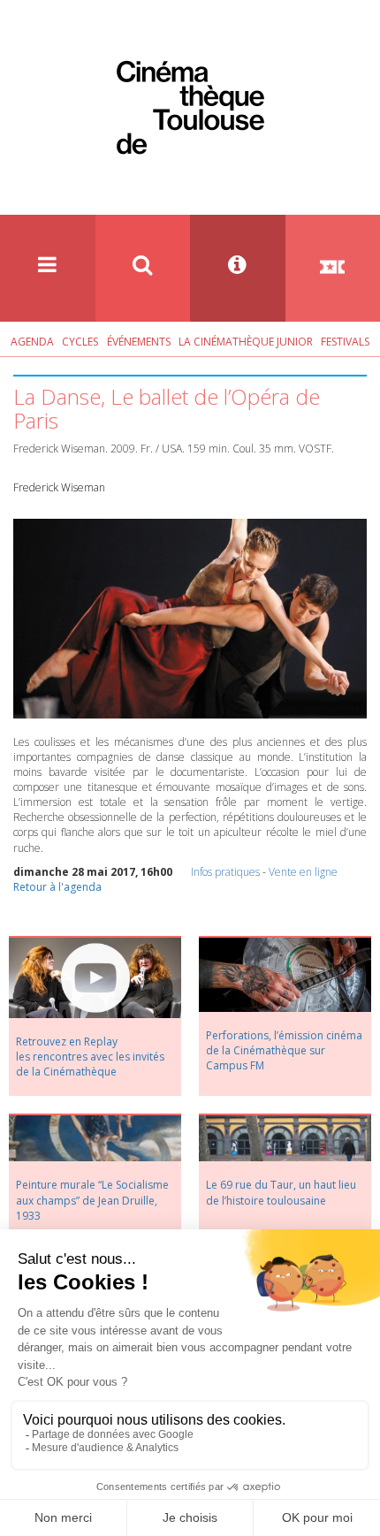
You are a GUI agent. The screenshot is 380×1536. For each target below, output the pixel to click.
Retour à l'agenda (57, 886)
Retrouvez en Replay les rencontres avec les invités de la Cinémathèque (90, 1056)
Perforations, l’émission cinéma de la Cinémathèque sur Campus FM (284, 1050)
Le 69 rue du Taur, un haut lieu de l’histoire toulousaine (281, 1192)
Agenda (32, 341)
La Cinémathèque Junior (246, 341)
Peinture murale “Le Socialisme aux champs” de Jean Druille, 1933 (92, 1199)
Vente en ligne (303, 871)
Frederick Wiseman (59, 487)
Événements (139, 341)
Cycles (80, 341)
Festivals (345, 341)
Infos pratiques (225, 871)
